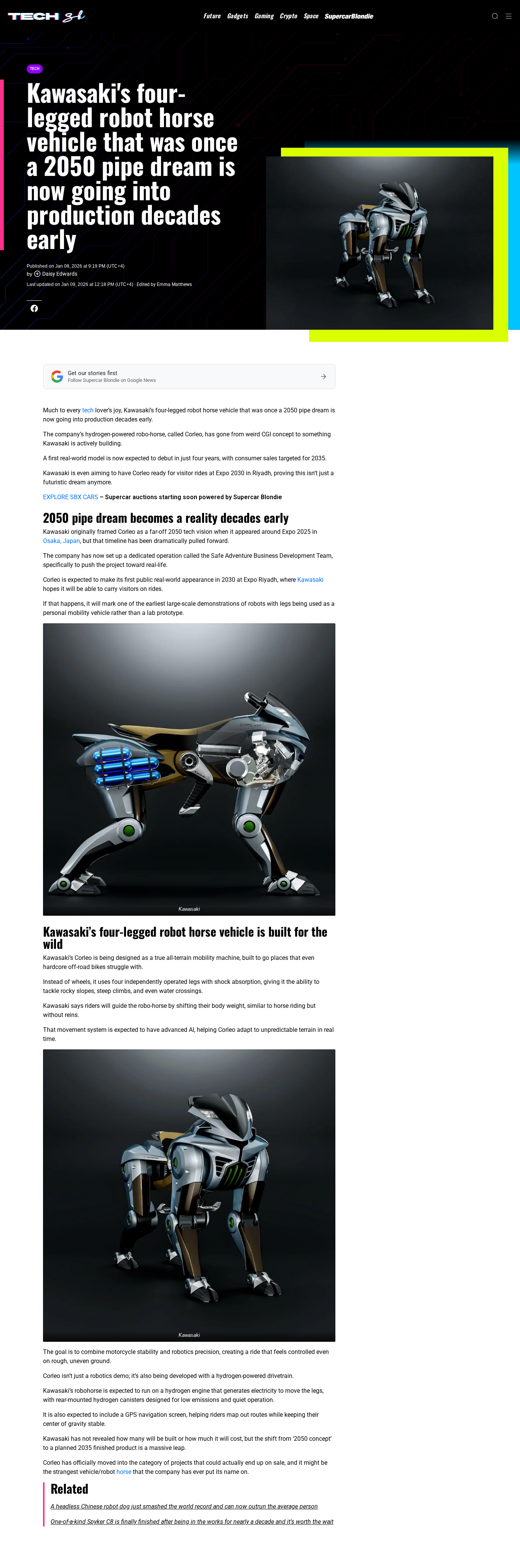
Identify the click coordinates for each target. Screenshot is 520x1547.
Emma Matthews (174, 284)
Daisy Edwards (59, 274)
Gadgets (237, 15)
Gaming (263, 15)
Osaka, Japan (61, 540)
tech (88, 410)
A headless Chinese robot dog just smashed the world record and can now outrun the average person (184, 1506)
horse (123, 1471)
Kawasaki (310, 579)
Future (211, 15)
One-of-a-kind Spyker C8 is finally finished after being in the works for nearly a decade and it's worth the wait (192, 1521)
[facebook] (34, 308)
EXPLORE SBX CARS (70, 497)
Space (311, 15)
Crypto (288, 15)
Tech (35, 69)
